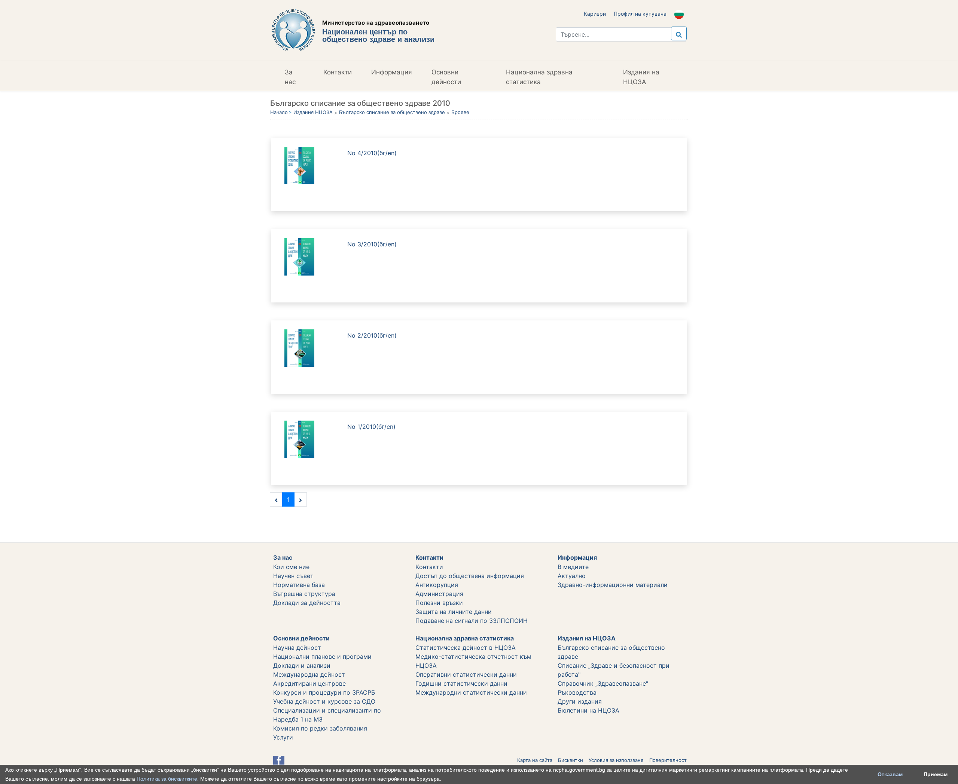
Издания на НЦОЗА (641, 77)
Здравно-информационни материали (613, 584)
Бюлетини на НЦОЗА (588, 710)
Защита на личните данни (453, 611)
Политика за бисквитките (167, 779)
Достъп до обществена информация (469, 575)
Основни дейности (446, 77)
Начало (279, 112)
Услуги (283, 737)
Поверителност (668, 760)
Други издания (580, 701)
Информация (391, 72)
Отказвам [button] (890, 774)
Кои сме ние (291, 567)
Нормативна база (299, 584)
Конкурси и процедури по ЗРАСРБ (324, 692)
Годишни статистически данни (461, 683)
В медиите (573, 567)
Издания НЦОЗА (313, 112)
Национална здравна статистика (539, 77)
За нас (290, 77)
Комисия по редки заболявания (320, 728)
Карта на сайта (534, 760)
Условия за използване (616, 760)
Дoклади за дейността (307, 602)
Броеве (460, 112)
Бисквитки (570, 760)
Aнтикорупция (436, 584)
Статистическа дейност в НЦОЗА (465, 647)
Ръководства (577, 692)
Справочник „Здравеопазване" (603, 683)
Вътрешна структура (304, 593)
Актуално (572, 575)
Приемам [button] (936, 774)
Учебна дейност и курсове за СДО (324, 701)
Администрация (439, 593)
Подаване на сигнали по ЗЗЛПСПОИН (471, 620)
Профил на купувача (640, 13)
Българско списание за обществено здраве (392, 112)
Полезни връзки (439, 602)
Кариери (595, 13)
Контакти (337, 72)
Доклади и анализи (301, 665)
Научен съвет (293, 575)
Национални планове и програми (322, 656)
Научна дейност (297, 647)
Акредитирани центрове (309, 683)
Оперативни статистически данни (466, 674)
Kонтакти (429, 567)
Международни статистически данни (471, 692)
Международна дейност (309, 674)
